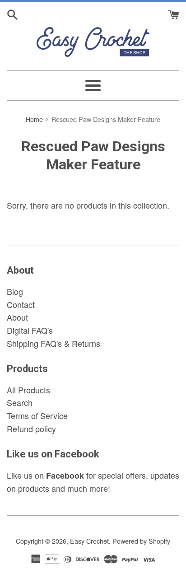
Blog (15, 291)
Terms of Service (37, 415)
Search (20, 402)
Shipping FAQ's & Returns (53, 343)
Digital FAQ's (30, 330)
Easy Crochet (89, 540)
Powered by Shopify (141, 540)
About (17, 317)
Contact (21, 304)
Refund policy (31, 428)
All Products (28, 390)
